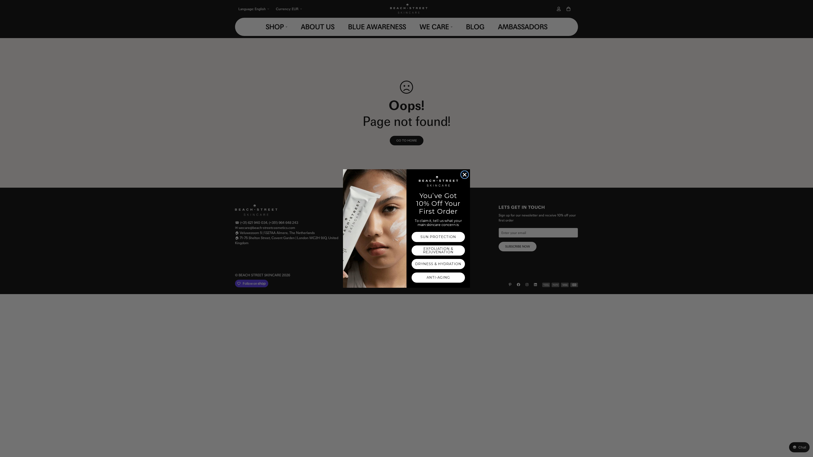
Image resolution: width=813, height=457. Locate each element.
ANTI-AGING (438, 277)
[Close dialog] (464, 174)
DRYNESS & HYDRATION (438, 264)
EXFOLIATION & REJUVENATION (438, 250)
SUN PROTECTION (438, 237)
